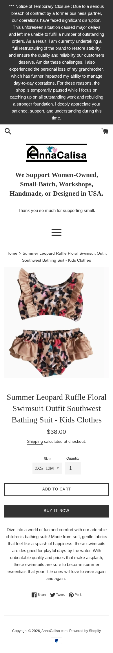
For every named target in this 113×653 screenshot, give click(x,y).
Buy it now (56, 511)
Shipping (35, 441)
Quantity (72, 458)
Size (47, 459)
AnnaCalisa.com (54, 631)
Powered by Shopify (85, 631)
